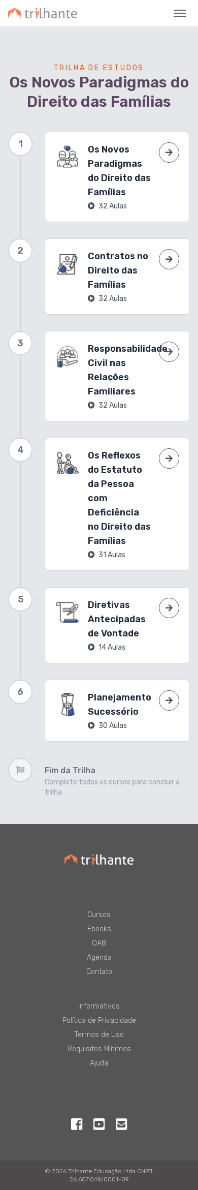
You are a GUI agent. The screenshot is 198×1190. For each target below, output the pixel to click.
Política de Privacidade (99, 1020)
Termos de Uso (99, 1034)
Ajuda (99, 1063)
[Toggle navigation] (180, 13)
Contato (99, 971)
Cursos (99, 914)
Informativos (99, 1006)
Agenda (99, 957)
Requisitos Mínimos (99, 1049)
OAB (99, 943)
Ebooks (99, 929)
